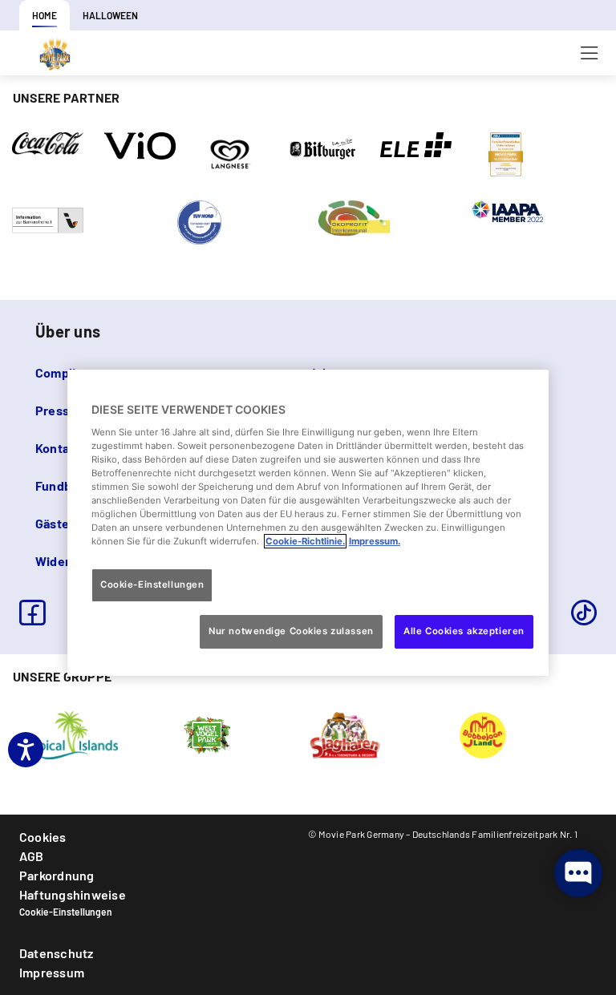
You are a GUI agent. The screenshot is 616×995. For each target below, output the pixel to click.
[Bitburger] (323, 148)
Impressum (51, 972)
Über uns (67, 331)
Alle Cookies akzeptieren (464, 631)
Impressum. (374, 541)
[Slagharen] (344, 734)
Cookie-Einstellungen (65, 911)
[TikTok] (584, 612)
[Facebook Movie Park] (32, 612)
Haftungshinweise (72, 894)
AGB (31, 856)
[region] (308, 523)
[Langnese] (230, 153)
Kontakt (58, 447)
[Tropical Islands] (69, 734)
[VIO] (140, 144)
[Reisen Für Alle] (47, 219)
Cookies (43, 836)
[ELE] (416, 143)
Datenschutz (56, 953)
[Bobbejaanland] (483, 734)
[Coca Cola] (47, 142)
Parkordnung (57, 875)
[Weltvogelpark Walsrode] (207, 734)
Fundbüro (63, 485)
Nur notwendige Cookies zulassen (291, 631)
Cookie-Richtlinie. (305, 541)
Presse (55, 410)
